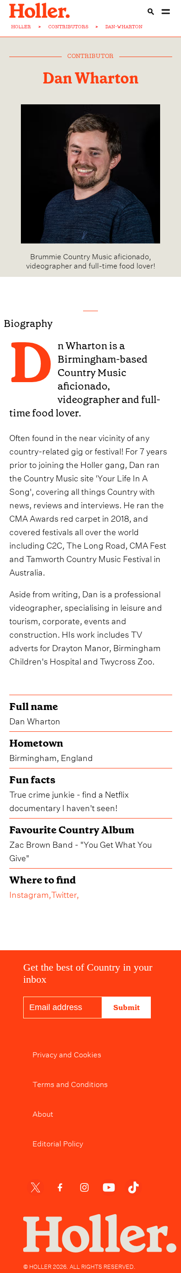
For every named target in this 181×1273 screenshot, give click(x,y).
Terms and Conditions (70, 1083)
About (42, 1113)
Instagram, (30, 893)
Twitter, (65, 893)
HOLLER (21, 27)
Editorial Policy (57, 1142)
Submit (126, 1007)
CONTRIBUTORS (68, 27)
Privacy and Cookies (66, 1053)
